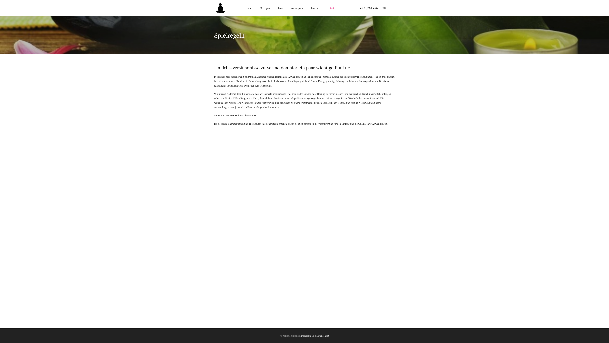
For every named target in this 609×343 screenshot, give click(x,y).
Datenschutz (322, 335)
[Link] (220, 8)
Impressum (305, 335)
